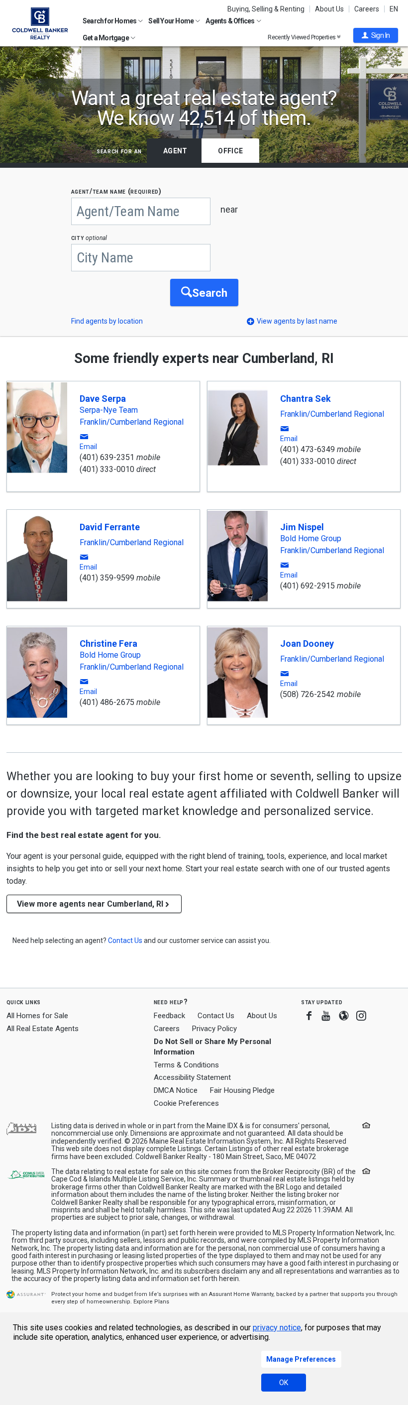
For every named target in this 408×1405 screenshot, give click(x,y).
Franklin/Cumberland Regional (132, 422)
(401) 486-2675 (107, 702)
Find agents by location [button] (107, 321)
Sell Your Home (171, 21)
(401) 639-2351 (107, 457)
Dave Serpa (103, 398)
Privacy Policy (214, 1028)
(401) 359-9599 (107, 578)
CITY (89, 237)
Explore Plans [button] (151, 1301)
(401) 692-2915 (307, 585)
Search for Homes (110, 21)
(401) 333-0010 (107, 469)
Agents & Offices (230, 21)
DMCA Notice (176, 1090)
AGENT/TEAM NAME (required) (116, 191)
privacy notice (277, 1327)
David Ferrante (110, 527)
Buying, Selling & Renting (266, 8)
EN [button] (394, 9)
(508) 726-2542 (307, 694)
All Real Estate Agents (42, 1028)
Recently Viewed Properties (302, 37)
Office (230, 151)
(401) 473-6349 (307, 449)
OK (283, 1383)
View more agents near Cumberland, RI (90, 904)
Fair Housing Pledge (242, 1090)
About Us (329, 8)
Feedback (169, 1016)
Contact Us (216, 1015)
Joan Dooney (307, 643)
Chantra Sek (305, 398)
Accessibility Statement (192, 1077)
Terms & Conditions (186, 1064)
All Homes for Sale (37, 1015)
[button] (375, 35)
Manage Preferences (301, 1359)
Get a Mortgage (106, 38)
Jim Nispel (302, 527)
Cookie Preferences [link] (186, 1103)
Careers (366, 8)
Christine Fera (108, 643)
